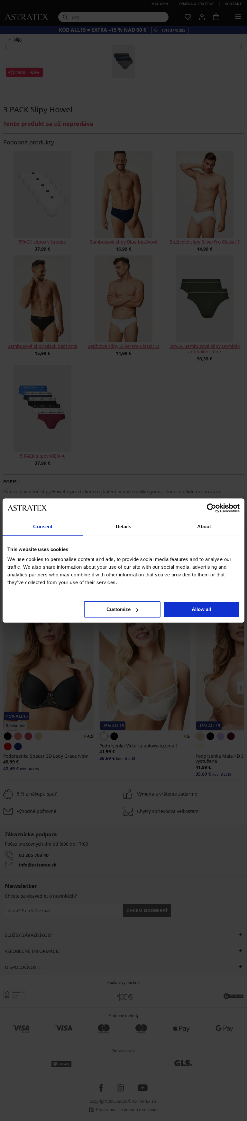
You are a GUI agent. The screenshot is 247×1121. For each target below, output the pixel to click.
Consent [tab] (42, 526)
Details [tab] (124, 526)
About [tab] (204, 526)
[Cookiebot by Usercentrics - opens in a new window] (211, 508)
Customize (118, 609)
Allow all (201, 609)
